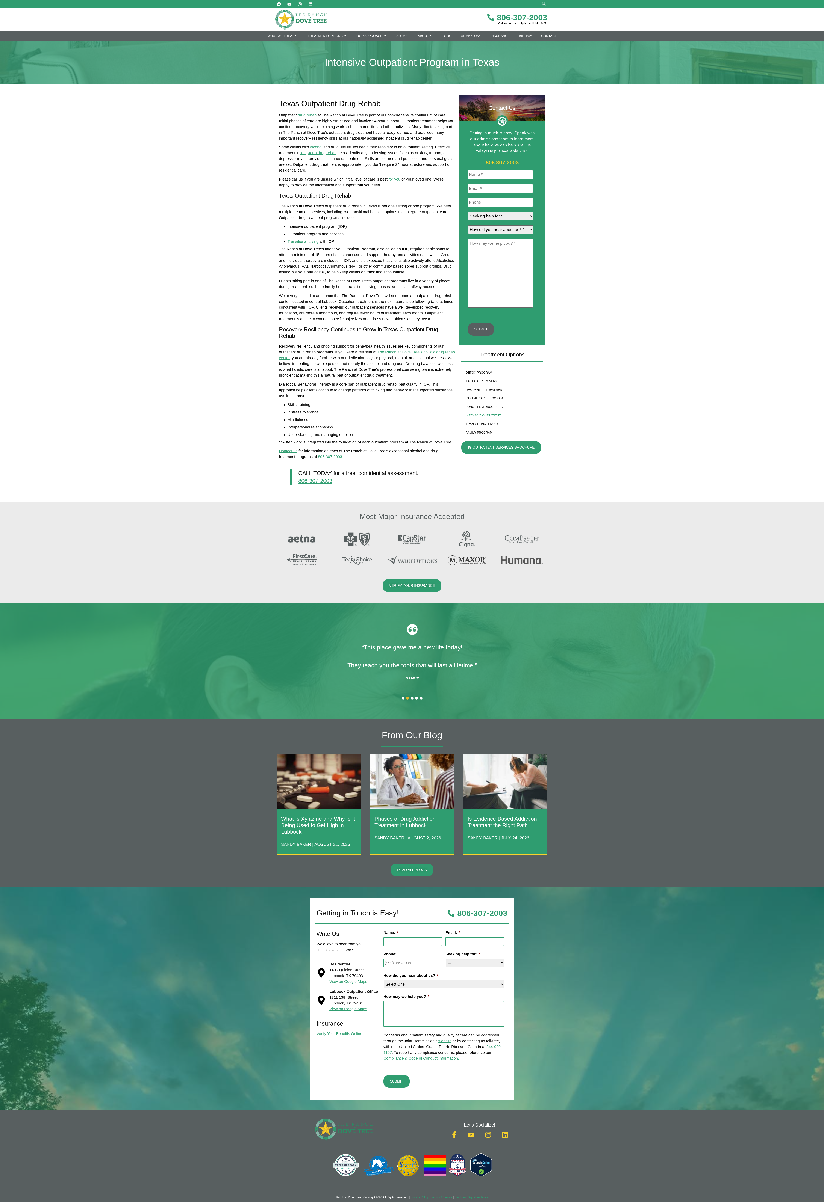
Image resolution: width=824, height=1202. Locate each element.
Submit (481, 329)
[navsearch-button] (544, 4)
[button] (403, 698)
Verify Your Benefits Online (339, 1034)
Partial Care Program (484, 398)
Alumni (402, 36)
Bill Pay (525, 36)
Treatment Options (325, 36)
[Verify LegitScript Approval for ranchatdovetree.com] (481, 1175)
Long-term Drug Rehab (485, 407)
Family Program (479, 432)
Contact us (288, 451)
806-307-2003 (330, 457)
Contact (549, 36)
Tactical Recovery (481, 381)
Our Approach (369, 36)
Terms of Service (441, 1197)
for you (394, 179)
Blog (447, 36)
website (444, 1041)
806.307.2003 (502, 162)
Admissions (471, 36)
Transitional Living (303, 241)
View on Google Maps (348, 981)
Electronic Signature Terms (471, 1197)
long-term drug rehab (318, 153)
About (423, 36)
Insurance (500, 36)
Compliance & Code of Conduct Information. (421, 1058)
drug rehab (307, 115)
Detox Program (479, 372)
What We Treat (281, 36)
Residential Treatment (485, 389)
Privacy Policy (419, 1197)
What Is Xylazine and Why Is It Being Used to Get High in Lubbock (318, 825)
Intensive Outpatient (483, 415)
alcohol (316, 147)
